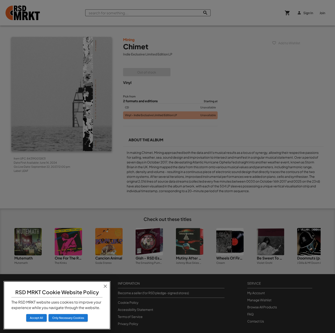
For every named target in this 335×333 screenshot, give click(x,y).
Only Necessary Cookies (68, 318)
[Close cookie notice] (105, 286)
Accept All (36, 318)
